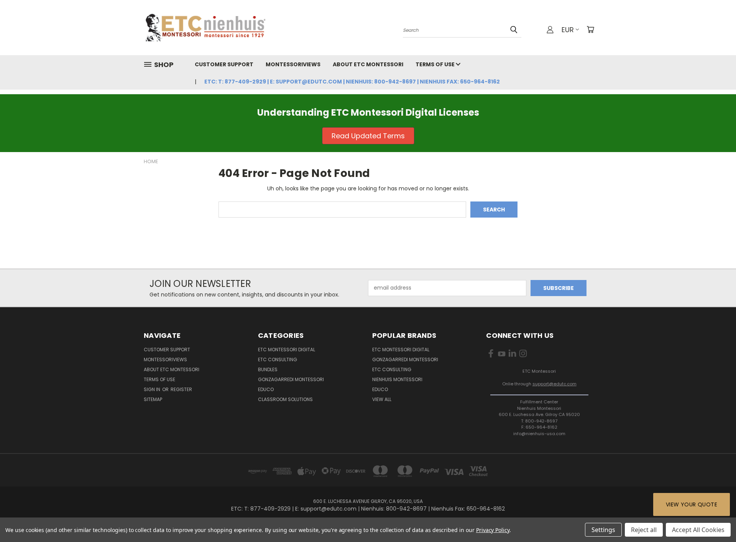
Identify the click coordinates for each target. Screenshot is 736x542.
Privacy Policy (492, 530)
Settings (603, 530)
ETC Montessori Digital (286, 349)
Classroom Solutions (285, 399)
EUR (568, 29)
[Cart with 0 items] (590, 29)
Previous (715, 518)
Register (181, 389)
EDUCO (380, 389)
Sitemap (153, 399)
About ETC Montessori (368, 64)
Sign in (152, 389)
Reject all (644, 530)
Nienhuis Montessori (397, 379)
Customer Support (224, 64)
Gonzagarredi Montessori (291, 379)
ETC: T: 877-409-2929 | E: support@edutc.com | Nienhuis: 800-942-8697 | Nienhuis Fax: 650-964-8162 (352, 81)
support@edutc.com (554, 384)
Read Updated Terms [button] (368, 136)
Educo (266, 389)
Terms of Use (436, 64)
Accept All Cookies (698, 530)
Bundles (268, 369)
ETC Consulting (277, 359)
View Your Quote (691, 504)
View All (381, 399)
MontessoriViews (293, 64)
